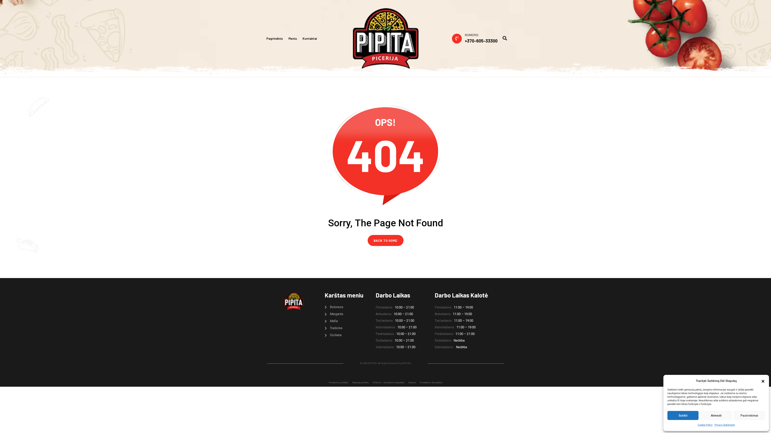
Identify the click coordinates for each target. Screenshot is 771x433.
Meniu (293, 38)
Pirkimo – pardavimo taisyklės (388, 382)
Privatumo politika (338, 382)
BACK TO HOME (386, 240)
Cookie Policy (705, 425)
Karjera (412, 382)
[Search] (505, 38)
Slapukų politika (360, 382)
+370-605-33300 (481, 40)
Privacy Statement (725, 425)
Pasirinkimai (749, 415)
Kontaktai (310, 38)
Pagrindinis (274, 38)
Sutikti (683, 415)
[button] (763, 381)
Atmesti (716, 415)
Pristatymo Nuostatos (431, 382)
